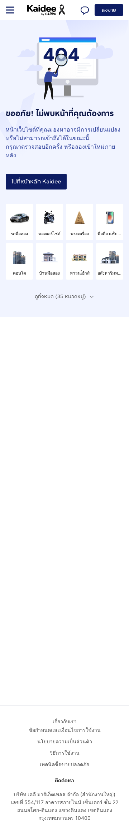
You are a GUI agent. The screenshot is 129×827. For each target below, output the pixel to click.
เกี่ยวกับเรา (65, 721)
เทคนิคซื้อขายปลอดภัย (64, 764)
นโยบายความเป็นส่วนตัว (64, 741)
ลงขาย (109, 10)
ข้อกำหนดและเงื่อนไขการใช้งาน (65, 730)
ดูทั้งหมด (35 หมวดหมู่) (60, 296)
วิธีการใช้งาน (65, 753)
